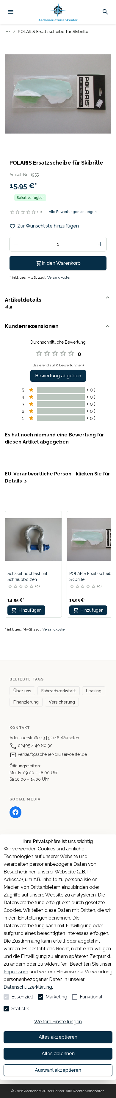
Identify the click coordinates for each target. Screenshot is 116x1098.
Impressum (16, 971)
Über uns (22, 690)
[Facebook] (15, 812)
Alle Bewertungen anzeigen (73, 212)
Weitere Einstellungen (58, 1021)
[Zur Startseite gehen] (57, 12)
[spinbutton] (58, 244)
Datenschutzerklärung (28, 987)
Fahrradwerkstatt (58, 690)
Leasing (93, 690)
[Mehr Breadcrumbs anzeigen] (8, 31)
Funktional (91, 997)
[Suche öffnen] (105, 12)
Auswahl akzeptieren (58, 1070)
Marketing (56, 997)
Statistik (20, 1008)
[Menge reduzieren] (16, 244)
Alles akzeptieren (58, 1037)
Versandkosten (59, 277)
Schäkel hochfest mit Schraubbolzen (27, 576)
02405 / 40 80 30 (35, 745)
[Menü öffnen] (11, 12)
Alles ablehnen (58, 1053)
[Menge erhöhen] (100, 244)
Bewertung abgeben (58, 376)
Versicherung (62, 702)
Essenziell (22, 997)
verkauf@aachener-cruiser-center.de (52, 754)
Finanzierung (26, 702)
